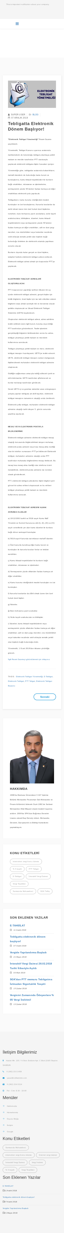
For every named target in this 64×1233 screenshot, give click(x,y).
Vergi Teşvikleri (19, 884)
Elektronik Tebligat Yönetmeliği (29, 677)
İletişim (9, 1125)
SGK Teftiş (45, 891)
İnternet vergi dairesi (48, 1155)
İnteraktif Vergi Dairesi (38, 876)
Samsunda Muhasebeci (23, 891)
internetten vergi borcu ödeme (26, 861)
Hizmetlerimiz (12, 1112)
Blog (25, 43)
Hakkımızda (11, 1106)
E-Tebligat (48, 677)
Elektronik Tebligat (16, 681)
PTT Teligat (30, 681)
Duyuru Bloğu (12, 1119)
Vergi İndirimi (37, 1162)
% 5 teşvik (17, 869)
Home (17, 43)
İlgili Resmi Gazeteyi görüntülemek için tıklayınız (29, 659)
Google (9, 1132)
